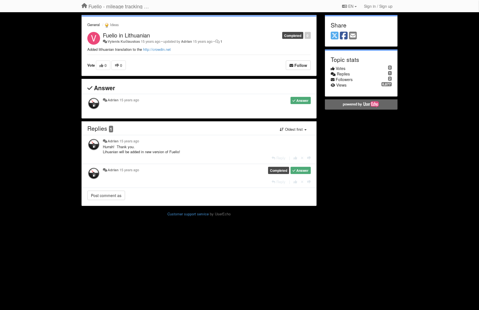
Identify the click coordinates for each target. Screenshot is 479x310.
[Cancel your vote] (302, 157)
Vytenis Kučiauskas (124, 41)
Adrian (186, 41)
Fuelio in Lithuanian (126, 35)
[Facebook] (344, 36)
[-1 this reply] (309, 157)
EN (351, 6)
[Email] (353, 36)
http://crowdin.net (157, 49)
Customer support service (188, 213)
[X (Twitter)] (334, 36)
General (93, 24)
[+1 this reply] (295, 157)
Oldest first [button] (294, 129)
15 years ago (129, 99)
